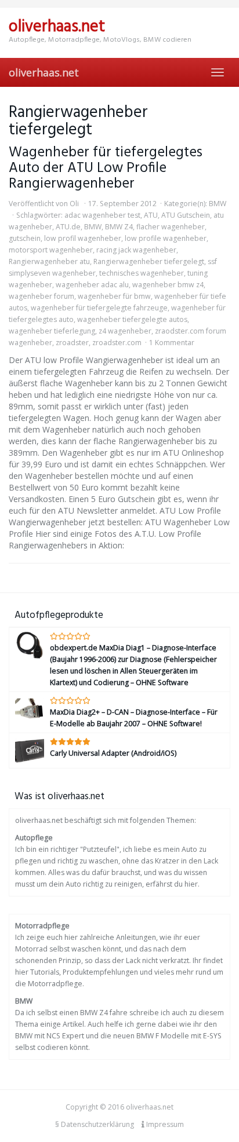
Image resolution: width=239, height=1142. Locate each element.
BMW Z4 (119, 227)
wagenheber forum (41, 296)
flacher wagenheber (170, 227)
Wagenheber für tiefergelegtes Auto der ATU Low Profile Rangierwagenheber (105, 168)
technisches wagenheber (141, 273)
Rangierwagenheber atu (49, 261)
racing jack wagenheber (136, 250)
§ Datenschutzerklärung (94, 1124)
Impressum (164, 1124)
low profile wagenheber (166, 238)
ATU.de (68, 227)
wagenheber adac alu (92, 285)
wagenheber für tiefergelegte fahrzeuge (99, 308)
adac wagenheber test (102, 215)
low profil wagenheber (82, 238)
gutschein (25, 238)
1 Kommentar (171, 342)
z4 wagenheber (125, 331)
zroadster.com (117, 342)
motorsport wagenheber (51, 250)
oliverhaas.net (44, 72)
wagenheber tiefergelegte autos (132, 319)
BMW (217, 203)
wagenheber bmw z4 (168, 285)
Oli (74, 203)
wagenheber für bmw (114, 296)
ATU (151, 215)
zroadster (72, 342)
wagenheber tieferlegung (52, 331)
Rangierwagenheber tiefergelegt (148, 261)
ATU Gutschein (185, 215)
